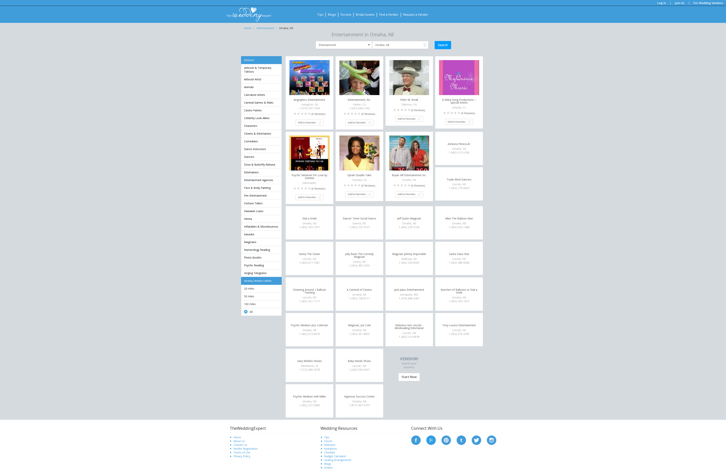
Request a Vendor (415, 14)
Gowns (328, 467)
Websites (329, 445)
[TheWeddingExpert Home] (247, 12)
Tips (320, 14)
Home (237, 437)
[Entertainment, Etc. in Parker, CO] (359, 79)
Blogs (332, 14)
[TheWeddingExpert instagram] (491, 440)
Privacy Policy (241, 456)
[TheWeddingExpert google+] (431, 440)
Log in (661, 3)
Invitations (330, 448)
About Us (239, 441)
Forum (328, 441)
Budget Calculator (335, 456)
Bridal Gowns (365, 14)
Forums (346, 14)
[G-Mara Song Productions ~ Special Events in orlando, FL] (459, 79)
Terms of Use (241, 452)
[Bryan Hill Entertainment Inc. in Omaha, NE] (409, 155)
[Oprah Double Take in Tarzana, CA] (359, 155)
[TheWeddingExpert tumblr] (461, 440)
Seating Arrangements (337, 460)
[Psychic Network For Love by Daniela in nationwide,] (309, 155)
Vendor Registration (245, 448)
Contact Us (240, 445)
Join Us (679, 3)
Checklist (329, 452)
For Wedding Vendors (708, 3)
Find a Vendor (389, 14)
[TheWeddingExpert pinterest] (446, 440)
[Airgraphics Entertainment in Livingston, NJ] (309, 79)
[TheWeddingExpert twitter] (476, 440)
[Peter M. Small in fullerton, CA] (409, 79)
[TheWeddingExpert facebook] (416, 440)
